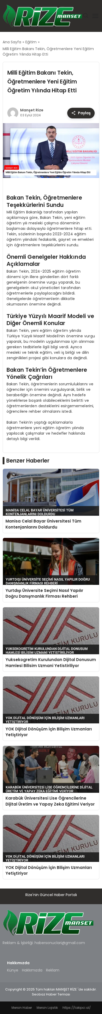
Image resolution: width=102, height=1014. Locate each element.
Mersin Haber (22, 1007)
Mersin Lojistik (47, 1007)
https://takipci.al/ (77, 1007)
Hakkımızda (32, 970)
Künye (12, 970)
